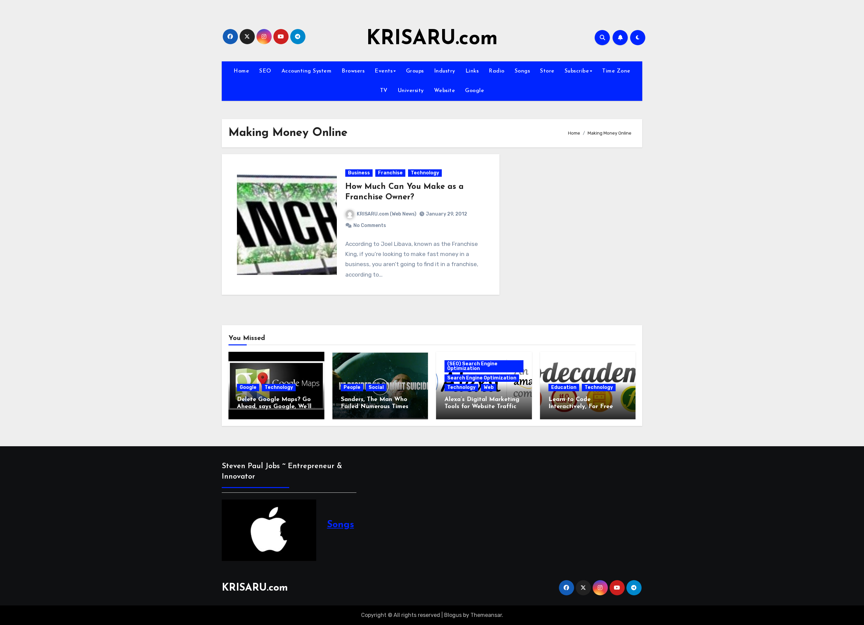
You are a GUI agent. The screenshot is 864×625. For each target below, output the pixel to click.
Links (472, 71)
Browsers (353, 71)
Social (376, 387)
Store (547, 71)
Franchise (390, 173)
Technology (425, 173)
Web (489, 387)
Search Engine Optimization (481, 378)
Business (359, 173)
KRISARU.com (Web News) (386, 214)
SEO (265, 71)
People (352, 387)
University (411, 90)
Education (563, 387)
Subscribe (577, 71)
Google (474, 90)
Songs (522, 71)
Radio (497, 71)
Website (444, 90)
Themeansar (486, 615)
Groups (415, 71)
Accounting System (306, 71)
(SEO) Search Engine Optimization (472, 366)
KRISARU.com (432, 39)
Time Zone (616, 71)
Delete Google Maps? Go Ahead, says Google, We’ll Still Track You (274, 407)
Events (384, 71)
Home (241, 71)
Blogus (453, 615)
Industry (444, 71)
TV (384, 90)
